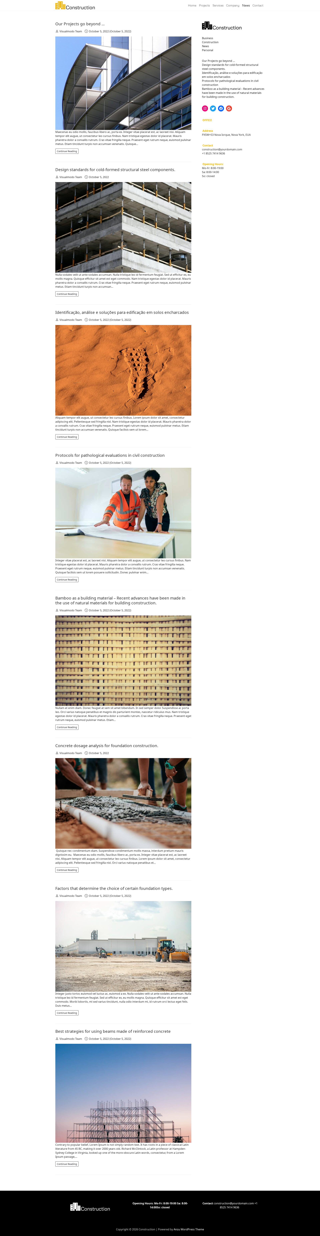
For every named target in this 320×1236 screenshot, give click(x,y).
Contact (257, 5)
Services (218, 5)
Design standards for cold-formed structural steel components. (115, 169)
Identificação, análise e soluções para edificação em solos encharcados (122, 312)
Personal (207, 50)
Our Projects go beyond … (80, 23)
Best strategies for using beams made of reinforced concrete (113, 1031)
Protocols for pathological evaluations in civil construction (110, 455)
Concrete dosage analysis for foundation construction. (106, 745)
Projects (204, 5)
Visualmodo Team (71, 31)
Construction (210, 42)
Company (233, 5)
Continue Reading (67, 151)
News (246, 5)
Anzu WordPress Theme (189, 1229)
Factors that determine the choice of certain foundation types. (114, 888)
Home (192, 5)
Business (207, 38)
